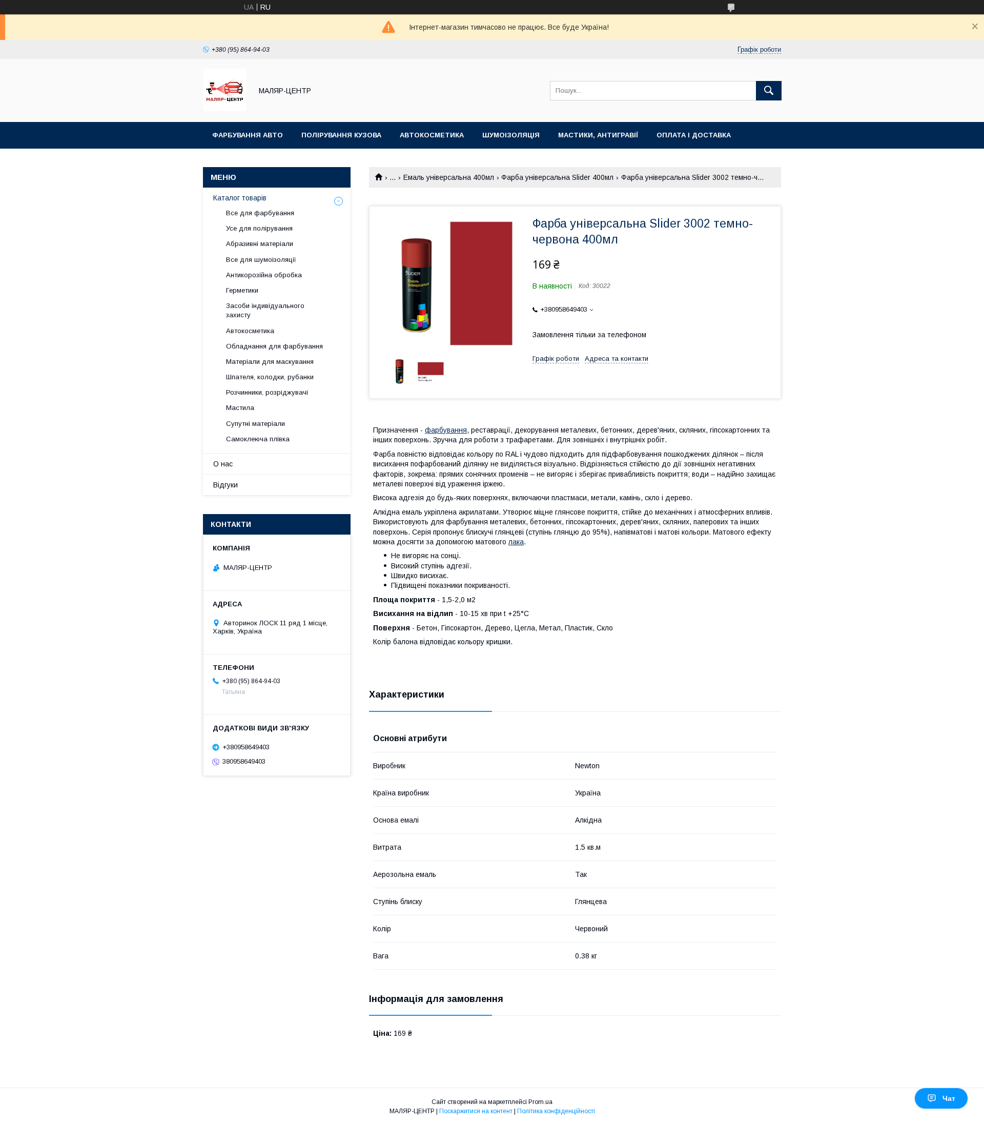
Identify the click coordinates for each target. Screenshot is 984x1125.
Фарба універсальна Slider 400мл (557, 177)
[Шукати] (769, 90)
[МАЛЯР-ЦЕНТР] (225, 109)
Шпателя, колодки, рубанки (270, 377)
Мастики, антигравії (598, 135)
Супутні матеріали (255, 423)
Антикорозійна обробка (264, 275)
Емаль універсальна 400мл (448, 177)
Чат (948, 1098)
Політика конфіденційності (556, 1111)
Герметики (242, 290)
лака (516, 542)
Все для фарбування (260, 213)
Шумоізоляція (511, 135)
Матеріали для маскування (270, 361)
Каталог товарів (239, 198)
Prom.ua (540, 1102)
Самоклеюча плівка (258, 439)
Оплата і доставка (694, 135)
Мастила (240, 408)
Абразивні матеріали (259, 244)
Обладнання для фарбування (274, 346)
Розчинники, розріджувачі (267, 392)
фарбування (446, 430)
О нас (223, 464)
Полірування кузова (341, 135)
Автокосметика (432, 135)
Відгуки (225, 485)
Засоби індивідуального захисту (265, 310)
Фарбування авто (247, 135)
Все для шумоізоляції (261, 259)
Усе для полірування (259, 228)
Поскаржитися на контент (475, 1111)
